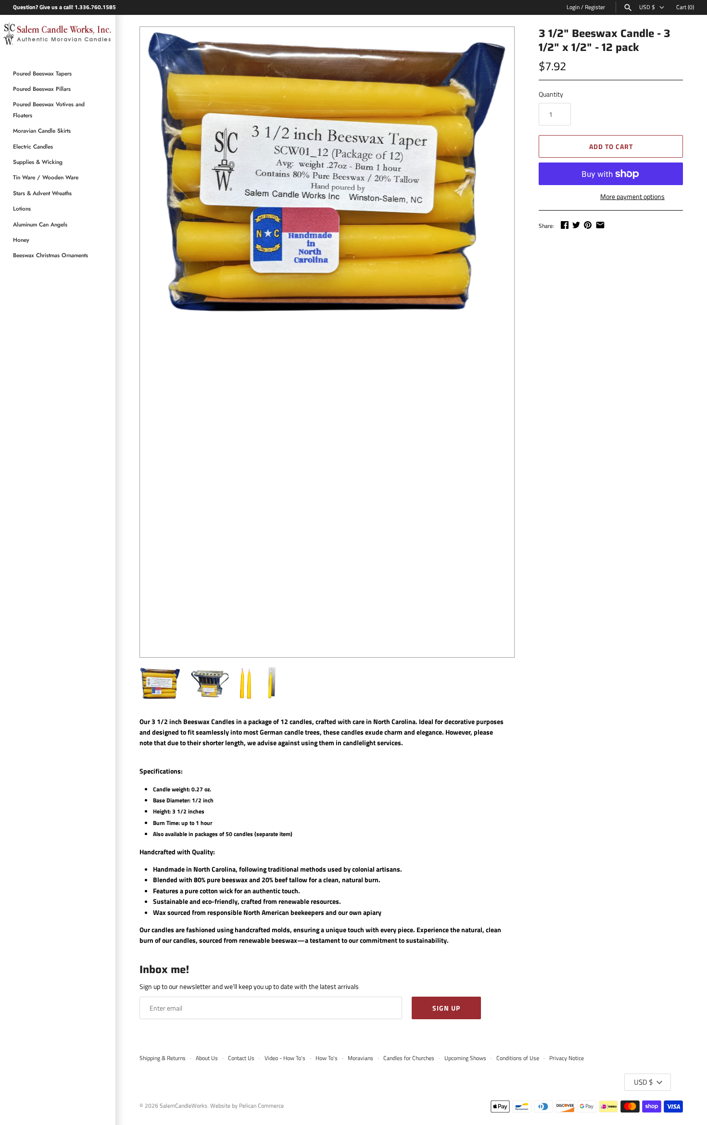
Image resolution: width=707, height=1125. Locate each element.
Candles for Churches (408, 1058)
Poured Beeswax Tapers (42, 73)
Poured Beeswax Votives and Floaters (49, 109)
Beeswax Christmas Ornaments (50, 255)
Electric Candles (33, 146)
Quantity (551, 94)
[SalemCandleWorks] (57, 35)
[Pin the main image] (588, 225)
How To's (327, 1058)
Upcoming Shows (465, 1058)
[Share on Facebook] (564, 225)
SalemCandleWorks (183, 1105)
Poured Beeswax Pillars (42, 89)
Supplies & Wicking (38, 162)
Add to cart (611, 146)
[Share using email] (600, 225)
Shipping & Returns (162, 1058)
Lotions (22, 208)
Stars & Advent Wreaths (42, 193)
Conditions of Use (517, 1058)
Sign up (446, 1008)
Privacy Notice (566, 1058)
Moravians (360, 1058)
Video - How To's (285, 1058)
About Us (207, 1058)
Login (573, 7)
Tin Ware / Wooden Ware (45, 177)
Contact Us (241, 1058)
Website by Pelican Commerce (247, 1105)
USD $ (647, 7)
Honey (21, 240)
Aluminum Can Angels (40, 224)
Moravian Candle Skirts (42, 130)
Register (595, 7)
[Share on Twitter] (576, 225)
